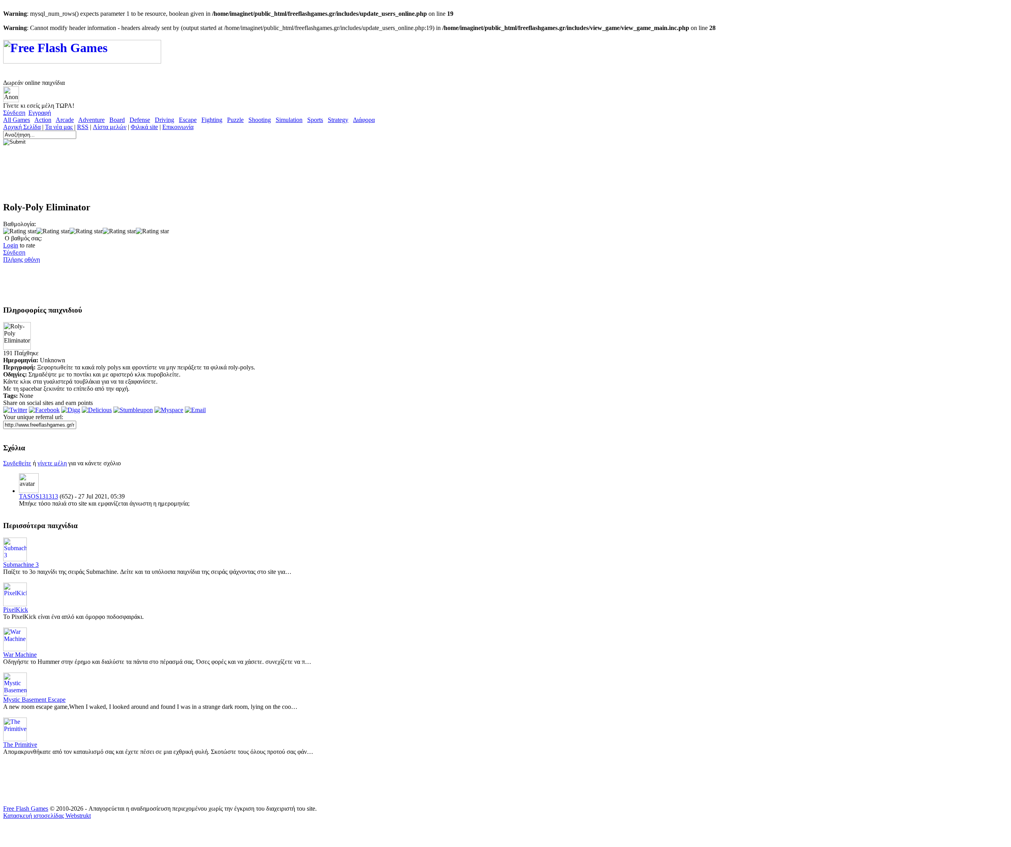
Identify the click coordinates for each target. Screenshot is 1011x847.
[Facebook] (44, 410)
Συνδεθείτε (17, 463)
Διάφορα (364, 119)
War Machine (20, 654)
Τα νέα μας (59, 127)
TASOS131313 (38, 496)
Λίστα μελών (109, 127)
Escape (188, 119)
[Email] (195, 410)
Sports (315, 119)
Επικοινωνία (178, 127)
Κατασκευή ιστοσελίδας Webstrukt (47, 815)
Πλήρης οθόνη (21, 259)
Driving (164, 119)
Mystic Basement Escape (34, 699)
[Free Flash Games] (82, 59)
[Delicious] (97, 410)
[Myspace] (168, 410)
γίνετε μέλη (52, 463)
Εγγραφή (39, 112)
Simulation (289, 119)
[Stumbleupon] (133, 410)
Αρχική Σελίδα (22, 127)
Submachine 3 (21, 564)
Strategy (338, 119)
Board (117, 119)
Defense (140, 119)
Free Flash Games (25, 808)
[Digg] (70, 410)
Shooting (259, 119)
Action (42, 119)
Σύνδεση (14, 112)
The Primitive (20, 744)
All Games (16, 119)
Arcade (65, 119)
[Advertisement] (147, 176)
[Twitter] (15, 410)
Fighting (211, 119)
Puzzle (235, 119)
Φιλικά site (144, 127)
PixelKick (15, 609)
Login (10, 245)
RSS (82, 127)
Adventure (91, 119)
